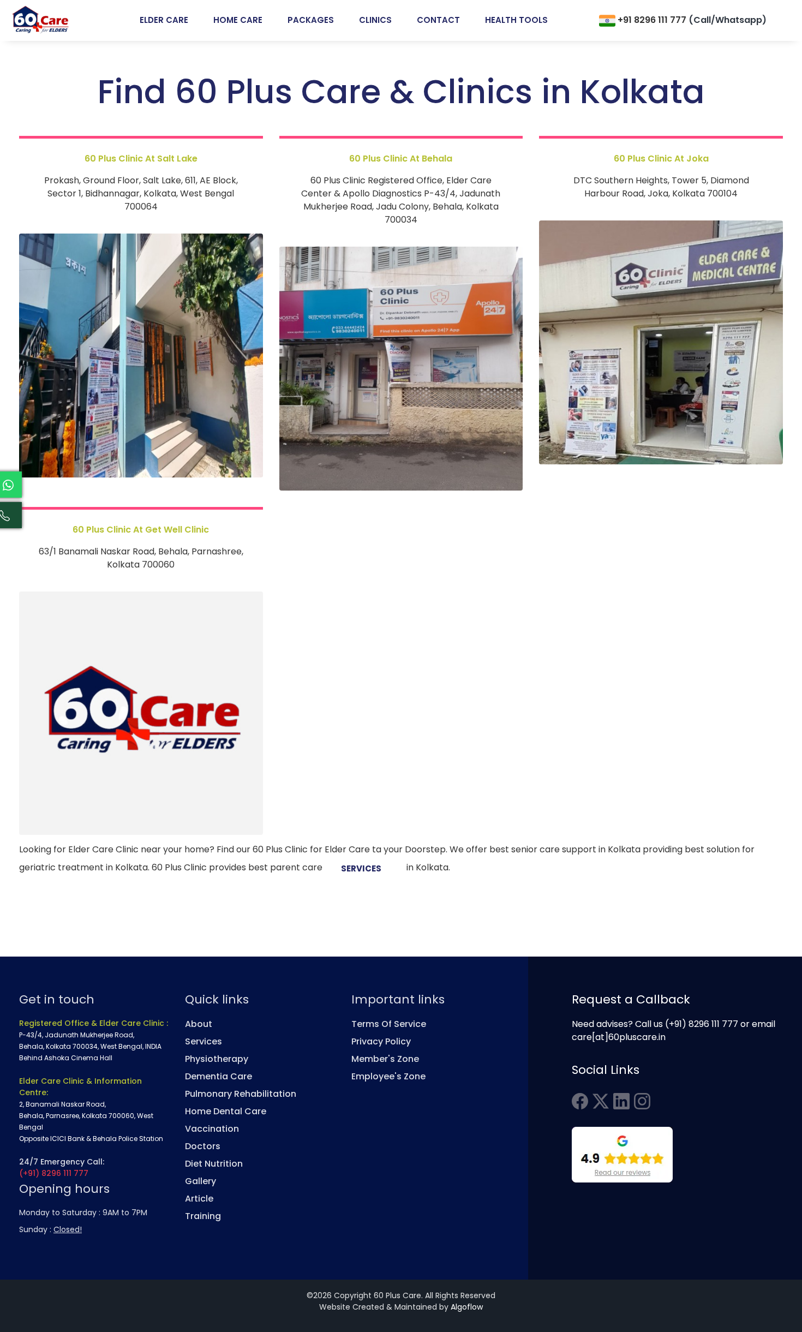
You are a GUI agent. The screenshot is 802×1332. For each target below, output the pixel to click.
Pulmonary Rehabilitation (240, 1094)
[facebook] (580, 1101)
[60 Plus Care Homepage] (41, 20)
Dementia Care (218, 1076)
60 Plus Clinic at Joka (661, 158)
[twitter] (600, 1101)
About (198, 1024)
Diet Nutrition (214, 1163)
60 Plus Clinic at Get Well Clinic (141, 529)
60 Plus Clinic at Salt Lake (141, 158)
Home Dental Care (225, 1111)
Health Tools (516, 20)
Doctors (202, 1146)
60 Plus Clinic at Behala (400, 158)
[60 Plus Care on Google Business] (622, 1154)
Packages (311, 20)
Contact (438, 20)
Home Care (237, 20)
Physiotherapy (216, 1059)
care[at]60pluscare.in (619, 1037)
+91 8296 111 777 (691, 20)
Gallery (200, 1181)
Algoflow (467, 1306)
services (361, 868)
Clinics (375, 20)
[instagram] (642, 1101)
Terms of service (388, 1024)
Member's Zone (385, 1059)
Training (203, 1216)
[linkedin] (621, 1101)
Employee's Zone (388, 1076)
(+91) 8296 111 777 (53, 1173)
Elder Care (164, 20)
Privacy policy (381, 1041)
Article (199, 1198)
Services (203, 1041)
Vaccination (212, 1128)
